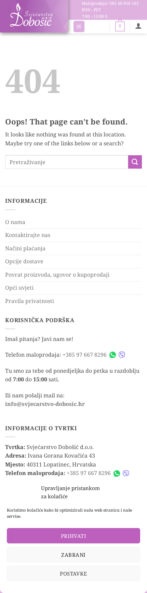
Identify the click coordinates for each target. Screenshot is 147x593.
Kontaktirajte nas (27, 235)
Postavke (73, 573)
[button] (79, 26)
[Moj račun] (138, 26)
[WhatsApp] (112, 355)
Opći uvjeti (19, 287)
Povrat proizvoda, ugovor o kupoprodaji (57, 274)
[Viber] (122, 355)
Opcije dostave (24, 261)
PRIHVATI (73, 535)
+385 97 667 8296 (85, 354)
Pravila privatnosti (29, 301)
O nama (15, 222)
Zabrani (73, 554)
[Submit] (135, 162)
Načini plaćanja (25, 248)
